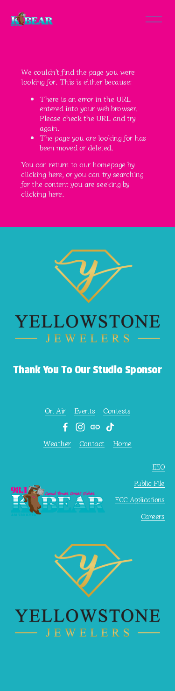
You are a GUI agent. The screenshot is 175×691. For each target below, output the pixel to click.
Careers (153, 516)
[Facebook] (65, 427)
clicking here (41, 173)
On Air (55, 410)
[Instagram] (80, 427)
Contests (116, 410)
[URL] (95, 427)
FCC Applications (139, 499)
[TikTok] (110, 427)
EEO (158, 466)
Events (84, 410)
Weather (57, 443)
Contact (92, 443)
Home (122, 443)
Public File (149, 482)
